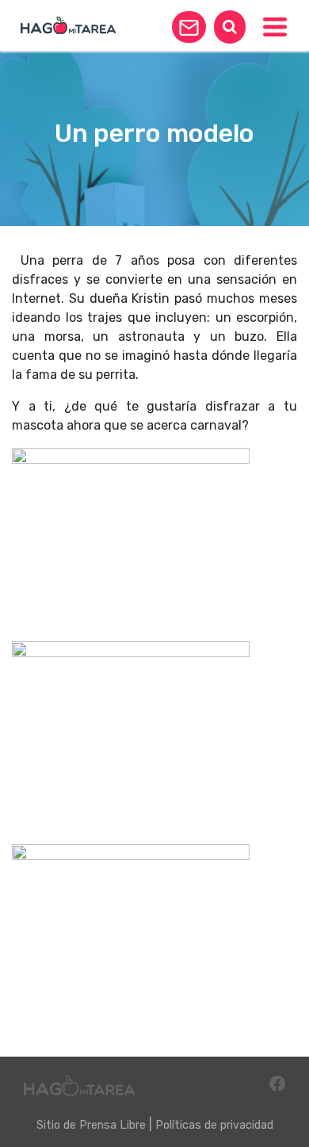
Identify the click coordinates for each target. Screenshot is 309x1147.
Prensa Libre (112, 1125)
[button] (189, 27)
